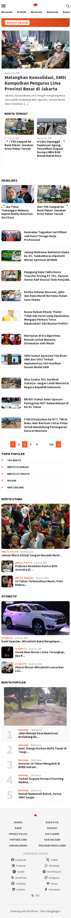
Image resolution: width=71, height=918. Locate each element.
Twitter (54, 860)
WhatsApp (54, 866)
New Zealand (15, 487)
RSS (37, 895)
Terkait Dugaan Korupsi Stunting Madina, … (41, 780)
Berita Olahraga (18, 467)
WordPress (20, 877)
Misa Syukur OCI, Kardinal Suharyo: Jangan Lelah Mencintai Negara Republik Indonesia (46, 383)
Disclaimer (52, 834)
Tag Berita (14, 460)
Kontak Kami (52, 839)
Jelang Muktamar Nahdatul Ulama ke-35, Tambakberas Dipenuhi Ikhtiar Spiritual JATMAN (46, 256)
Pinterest (20, 866)
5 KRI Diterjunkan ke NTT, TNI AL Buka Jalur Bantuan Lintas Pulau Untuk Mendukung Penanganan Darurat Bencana (46, 425)
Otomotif (7, 638)
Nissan (11, 480)
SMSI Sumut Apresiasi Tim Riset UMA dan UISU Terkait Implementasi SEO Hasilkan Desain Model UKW (45, 361)
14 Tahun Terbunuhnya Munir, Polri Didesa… (39, 583)
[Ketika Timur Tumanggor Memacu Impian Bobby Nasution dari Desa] (17, 194)
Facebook (20, 860)
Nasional (23, 730)
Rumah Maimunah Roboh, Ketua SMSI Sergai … (39, 795)
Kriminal (29, 578)
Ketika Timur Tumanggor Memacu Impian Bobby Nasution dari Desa (17, 212)
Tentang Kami (18, 839)
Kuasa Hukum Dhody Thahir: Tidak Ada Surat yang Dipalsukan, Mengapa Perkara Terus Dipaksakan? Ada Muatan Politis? (47, 317)
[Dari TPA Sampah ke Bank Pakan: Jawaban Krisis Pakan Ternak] (19, 126)
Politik (14, 551)
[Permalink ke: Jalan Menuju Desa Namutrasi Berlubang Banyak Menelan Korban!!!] (35, 706)
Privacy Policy (18, 834)
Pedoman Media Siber (52, 845)
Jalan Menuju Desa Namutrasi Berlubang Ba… (38, 735)
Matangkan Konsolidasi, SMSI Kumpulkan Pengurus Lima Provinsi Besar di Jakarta (35, 83)
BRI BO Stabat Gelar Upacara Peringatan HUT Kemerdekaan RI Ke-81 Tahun (46, 403)
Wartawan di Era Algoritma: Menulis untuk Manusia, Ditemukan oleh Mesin (42, 339)
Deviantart (54, 889)
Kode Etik (52, 822)
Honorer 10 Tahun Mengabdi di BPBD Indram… (39, 765)
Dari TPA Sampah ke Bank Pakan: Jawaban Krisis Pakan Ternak (19, 145)
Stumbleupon (54, 871)
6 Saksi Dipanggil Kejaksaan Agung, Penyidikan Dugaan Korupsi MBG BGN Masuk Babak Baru (50, 149)
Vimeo (54, 883)
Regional (23, 790)
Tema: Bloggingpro (50, 911)
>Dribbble (21, 883)
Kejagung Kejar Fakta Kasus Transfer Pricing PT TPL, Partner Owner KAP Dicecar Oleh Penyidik (46, 276)
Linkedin (20, 889)
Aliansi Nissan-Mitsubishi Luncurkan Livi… (39, 669)
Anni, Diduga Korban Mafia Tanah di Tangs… (42, 750)
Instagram (54, 877)
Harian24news (18, 845)
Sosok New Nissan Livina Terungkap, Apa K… (40, 654)
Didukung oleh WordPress (24, 911)
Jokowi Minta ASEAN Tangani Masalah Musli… (31, 555)
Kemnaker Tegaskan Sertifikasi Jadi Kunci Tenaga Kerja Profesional (45, 236)
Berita (5, 551)
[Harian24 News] (35, 5)
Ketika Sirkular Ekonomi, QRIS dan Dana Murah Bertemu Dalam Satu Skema (45, 296)
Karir (18, 828)
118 (51, 444)
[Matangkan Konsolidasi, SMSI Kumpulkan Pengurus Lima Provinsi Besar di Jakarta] (35, 49)
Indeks (18, 822)
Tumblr (20, 871)
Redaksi (52, 828)
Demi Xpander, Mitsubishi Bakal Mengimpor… (31, 641)
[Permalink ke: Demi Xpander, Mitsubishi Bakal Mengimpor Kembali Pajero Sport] (35, 618)
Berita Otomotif (18, 474)
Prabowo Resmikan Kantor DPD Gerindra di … (36, 567)
